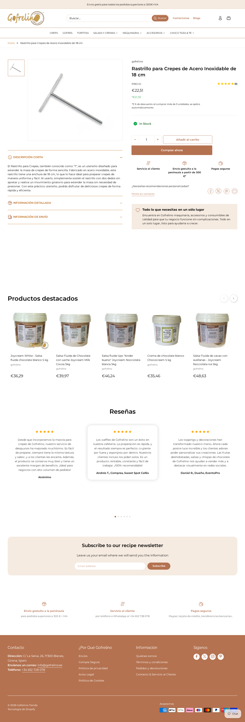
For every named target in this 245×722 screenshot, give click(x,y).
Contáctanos (181, 18)
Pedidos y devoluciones (151, 668)
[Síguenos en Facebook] (196, 656)
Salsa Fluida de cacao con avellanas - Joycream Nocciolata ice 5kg (210, 360)
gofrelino (137, 61)
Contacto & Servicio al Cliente (156, 674)
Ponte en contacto (143, 193)
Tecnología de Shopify (21, 709)
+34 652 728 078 (33, 670)
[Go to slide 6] (130, 516)
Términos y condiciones (152, 662)
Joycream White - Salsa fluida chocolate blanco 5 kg (29, 358)
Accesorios (155, 32)
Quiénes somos (146, 656)
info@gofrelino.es (50, 665)
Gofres (67, 32)
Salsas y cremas (104, 32)
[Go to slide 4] (124, 516)
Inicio (11, 43)
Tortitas (83, 32)
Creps (54, 32)
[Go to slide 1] (115, 516)
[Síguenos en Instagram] (212, 656)
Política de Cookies (91, 680)
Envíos (83, 656)
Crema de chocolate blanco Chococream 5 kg (165, 358)
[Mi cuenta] (220, 18)
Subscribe (159, 565)
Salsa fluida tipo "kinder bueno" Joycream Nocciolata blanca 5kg (121, 360)
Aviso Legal (86, 674)
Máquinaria (131, 32)
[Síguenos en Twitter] (204, 656)
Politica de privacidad (93, 668)
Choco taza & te (181, 32)
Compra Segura (89, 662)
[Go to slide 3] (121, 516)
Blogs (196, 18)
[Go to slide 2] (118, 516)
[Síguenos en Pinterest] (220, 656)
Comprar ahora (172, 150)
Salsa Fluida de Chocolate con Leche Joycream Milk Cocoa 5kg (73, 360)
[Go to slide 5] (127, 516)
